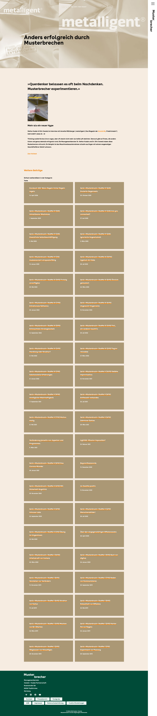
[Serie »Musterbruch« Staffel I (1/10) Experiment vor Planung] (99, 651)
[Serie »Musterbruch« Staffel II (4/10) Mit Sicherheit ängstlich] (48, 490)
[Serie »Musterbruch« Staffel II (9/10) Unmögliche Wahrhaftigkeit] (48, 398)
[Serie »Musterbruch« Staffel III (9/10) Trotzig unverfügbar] (48, 284)
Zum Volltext (32, 154)
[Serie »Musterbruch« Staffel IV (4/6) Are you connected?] (99, 215)
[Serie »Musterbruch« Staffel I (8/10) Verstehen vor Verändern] (48, 582)
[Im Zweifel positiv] (99, 490)
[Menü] (153, 3)
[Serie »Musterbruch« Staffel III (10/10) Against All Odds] (99, 261)
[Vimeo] (26, 694)
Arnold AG (101, 131)
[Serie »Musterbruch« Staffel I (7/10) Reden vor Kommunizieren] (99, 582)
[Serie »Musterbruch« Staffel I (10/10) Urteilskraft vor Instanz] (48, 559)
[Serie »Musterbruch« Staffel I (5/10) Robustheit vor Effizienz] (99, 605)
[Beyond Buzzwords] (99, 467)
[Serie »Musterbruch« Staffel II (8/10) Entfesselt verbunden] (99, 398)
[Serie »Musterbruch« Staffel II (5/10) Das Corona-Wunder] (48, 467)
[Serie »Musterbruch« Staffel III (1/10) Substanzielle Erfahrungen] (48, 376)
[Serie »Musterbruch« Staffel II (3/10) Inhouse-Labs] (48, 513)
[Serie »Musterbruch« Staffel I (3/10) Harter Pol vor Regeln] (99, 628)
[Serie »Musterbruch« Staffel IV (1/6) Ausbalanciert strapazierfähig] (48, 261)
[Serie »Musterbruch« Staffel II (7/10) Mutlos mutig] (48, 421)
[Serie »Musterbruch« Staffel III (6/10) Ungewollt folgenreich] (99, 307)
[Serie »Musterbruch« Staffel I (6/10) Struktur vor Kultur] (48, 605)
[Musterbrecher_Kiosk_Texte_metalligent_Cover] (74, 107)
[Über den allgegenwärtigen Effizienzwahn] (99, 536)
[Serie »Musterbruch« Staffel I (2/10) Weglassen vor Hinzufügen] (48, 651)
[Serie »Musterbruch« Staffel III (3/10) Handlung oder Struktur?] (48, 353)
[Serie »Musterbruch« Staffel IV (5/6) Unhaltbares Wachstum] (48, 215)
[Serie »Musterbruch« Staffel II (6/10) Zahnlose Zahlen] (99, 421)
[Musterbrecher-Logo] (152, 21)
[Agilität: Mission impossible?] (99, 444)
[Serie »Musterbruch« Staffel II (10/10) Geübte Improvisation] (99, 376)
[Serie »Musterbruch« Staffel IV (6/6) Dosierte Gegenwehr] (99, 192)
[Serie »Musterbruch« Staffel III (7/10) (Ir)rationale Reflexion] (48, 307)
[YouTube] (40, 694)
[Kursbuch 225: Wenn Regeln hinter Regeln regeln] (48, 192)
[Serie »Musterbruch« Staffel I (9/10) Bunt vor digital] (99, 559)
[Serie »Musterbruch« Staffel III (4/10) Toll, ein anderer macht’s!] (99, 330)
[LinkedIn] (31, 694)
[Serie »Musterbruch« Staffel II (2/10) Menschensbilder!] (99, 513)
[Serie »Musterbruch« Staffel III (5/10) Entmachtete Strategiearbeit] (48, 330)
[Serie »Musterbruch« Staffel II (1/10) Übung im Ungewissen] (48, 536)
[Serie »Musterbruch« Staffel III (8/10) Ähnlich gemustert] (99, 284)
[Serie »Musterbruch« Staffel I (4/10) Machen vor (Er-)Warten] (48, 628)
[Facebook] (35, 694)
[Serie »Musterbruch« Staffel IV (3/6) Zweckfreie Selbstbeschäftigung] (48, 238)
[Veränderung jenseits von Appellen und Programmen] (48, 444)
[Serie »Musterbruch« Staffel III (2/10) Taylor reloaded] (99, 353)
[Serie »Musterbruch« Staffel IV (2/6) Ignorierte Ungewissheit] (99, 238)
